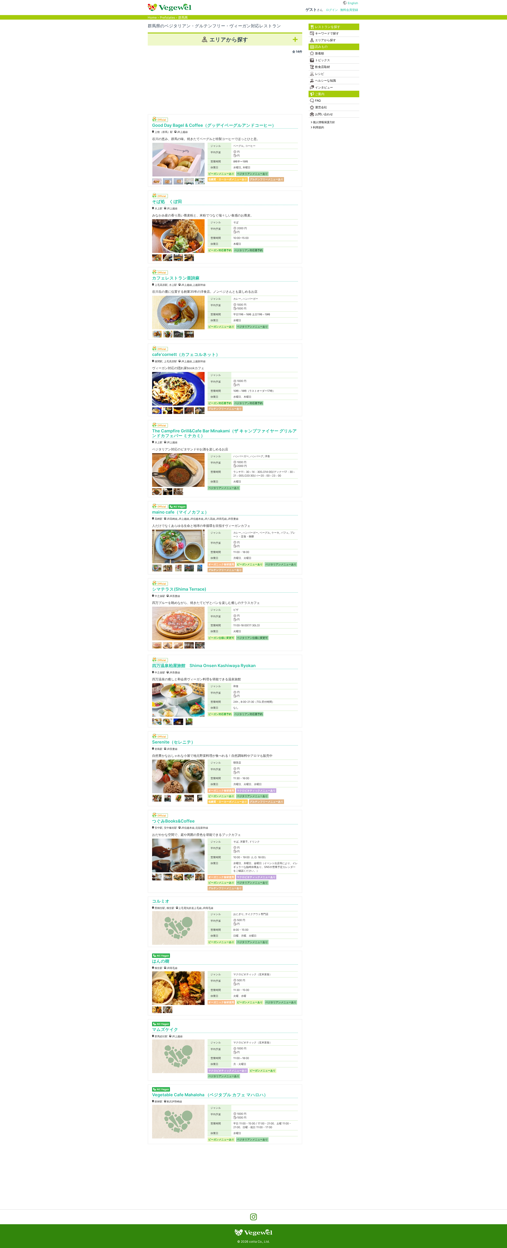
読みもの (321, 47)
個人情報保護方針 (324, 122)
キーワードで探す (327, 33)
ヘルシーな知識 (325, 80)
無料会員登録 (349, 10)
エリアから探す (325, 40)
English (353, 3)
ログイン (332, 10)
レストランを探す (327, 27)
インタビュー (324, 87)
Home (152, 17)
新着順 (319, 53)
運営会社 (321, 107)
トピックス (322, 60)
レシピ (319, 74)
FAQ (318, 100)
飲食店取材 (322, 67)
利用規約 (318, 127)
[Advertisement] (225, 82)
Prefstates (167, 17)
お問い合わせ (324, 114)
